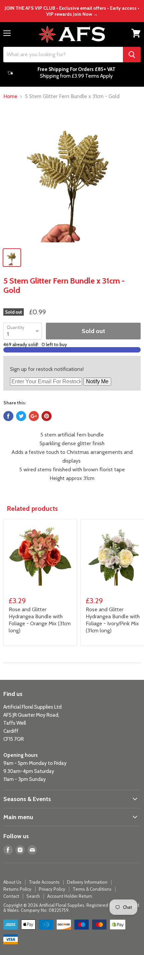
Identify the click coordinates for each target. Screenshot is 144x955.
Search (33, 896)
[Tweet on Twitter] (21, 416)
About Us (12, 882)
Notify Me (97, 381)
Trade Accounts (44, 882)
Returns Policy (17, 889)
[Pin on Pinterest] (47, 416)
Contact (11, 896)
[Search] (132, 54)
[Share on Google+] (34, 416)
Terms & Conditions (92, 889)
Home (10, 96)
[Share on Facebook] (8, 416)
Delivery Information (87, 882)
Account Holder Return (69, 896)
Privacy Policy (52, 889)
